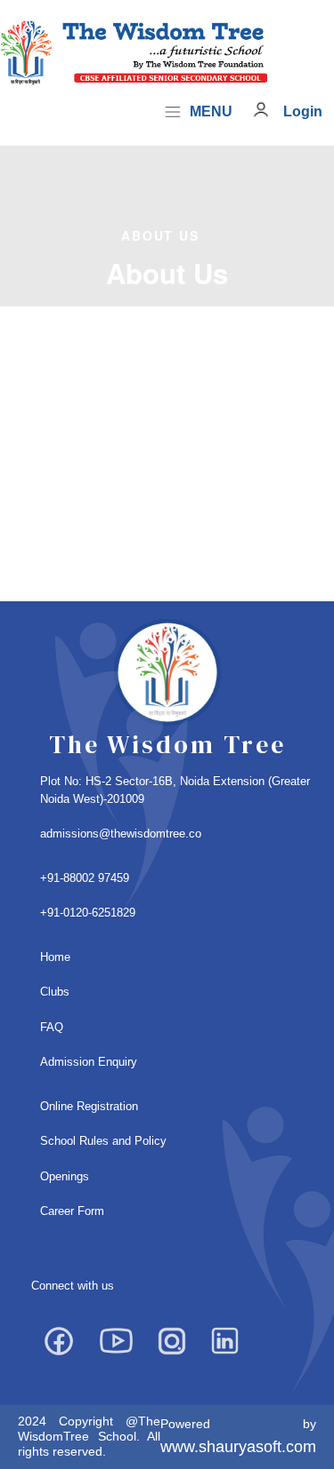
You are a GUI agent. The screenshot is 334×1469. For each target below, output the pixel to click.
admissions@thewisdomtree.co (120, 833)
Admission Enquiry (88, 1061)
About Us (160, 235)
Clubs (54, 991)
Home (55, 957)
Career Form (72, 1211)
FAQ (51, 1027)
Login (302, 111)
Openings (64, 1176)
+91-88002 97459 (84, 878)
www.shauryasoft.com (238, 1447)
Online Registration (89, 1106)
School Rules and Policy (103, 1140)
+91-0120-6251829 (87, 912)
